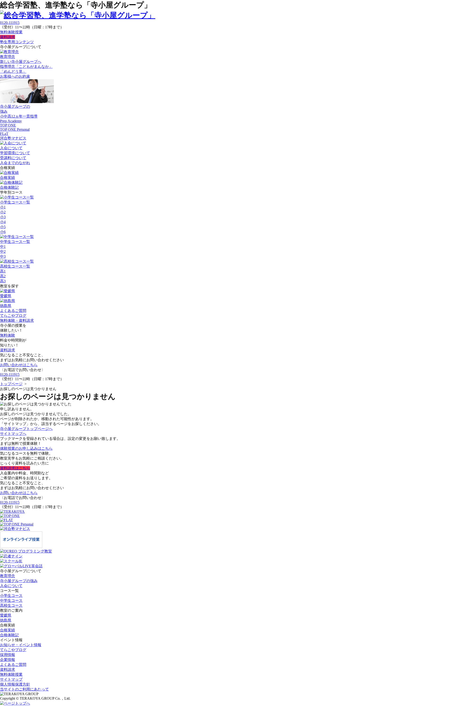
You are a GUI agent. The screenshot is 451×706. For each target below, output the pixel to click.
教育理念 (7, 576)
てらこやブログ (13, 316)
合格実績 (7, 630)
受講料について (13, 158)
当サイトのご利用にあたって (24, 689)
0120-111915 (9, 23)
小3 (3, 217)
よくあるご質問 (13, 311)
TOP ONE (8, 125)
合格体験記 (9, 635)
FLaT (4, 134)
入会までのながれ (15, 163)
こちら (15, 468)
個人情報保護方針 (15, 684)
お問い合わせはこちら (19, 365)
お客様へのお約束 (15, 76)
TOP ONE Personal (15, 129)
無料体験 (7, 335)
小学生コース (11, 596)
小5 (3, 227)
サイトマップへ (13, 434)
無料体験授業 (11, 32)
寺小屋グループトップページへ (26, 429)
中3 (3, 256)
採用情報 (7, 655)
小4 (3, 222)
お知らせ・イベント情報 (20, 645)
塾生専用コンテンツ (17, 42)
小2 (3, 212)
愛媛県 (5, 615)
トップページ (11, 384)
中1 (3, 247)
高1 (3, 271)
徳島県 (5, 620)
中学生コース (11, 600)
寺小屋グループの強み (19, 581)
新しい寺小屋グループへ (20, 62)
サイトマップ (11, 679)
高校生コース (11, 605)
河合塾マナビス (13, 138)
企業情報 (7, 660)
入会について (11, 586)
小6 (3, 232)
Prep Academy (11, 121)
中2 (3, 251)
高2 (3, 276)
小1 (3, 207)
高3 (3, 281)
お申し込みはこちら (26, 448)
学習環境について (15, 153)
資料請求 (7, 37)
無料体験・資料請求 (17, 320)
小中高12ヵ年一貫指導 (19, 116)
